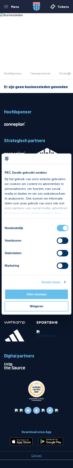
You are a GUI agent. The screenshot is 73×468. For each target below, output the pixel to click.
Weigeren (36, 306)
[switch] (62, 240)
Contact (36, 455)
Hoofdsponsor (13, 73)
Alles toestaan (37, 294)
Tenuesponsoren (40, 73)
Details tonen (51, 282)
